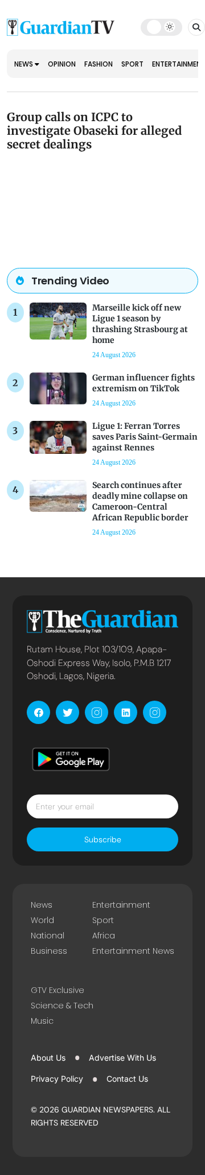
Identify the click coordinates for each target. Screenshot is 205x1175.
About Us (48, 1057)
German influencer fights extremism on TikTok (143, 383)
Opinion (62, 64)
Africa (103, 935)
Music (42, 1021)
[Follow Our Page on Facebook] (38, 712)
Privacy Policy (57, 1078)
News (24, 64)
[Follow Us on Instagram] (96, 712)
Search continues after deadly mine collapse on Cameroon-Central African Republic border (140, 501)
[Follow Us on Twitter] (67, 712)
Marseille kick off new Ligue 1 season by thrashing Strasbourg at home (140, 324)
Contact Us (127, 1078)
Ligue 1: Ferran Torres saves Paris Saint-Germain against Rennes (145, 437)
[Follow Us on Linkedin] (125, 712)
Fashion (98, 64)
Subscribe (102, 839)
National (47, 935)
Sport (132, 64)
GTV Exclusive (57, 990)
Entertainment (121, 905)
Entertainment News (133, 951)
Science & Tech (62, 1005)
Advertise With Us (122, 1057)
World (42, 920)
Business (49, 951)
